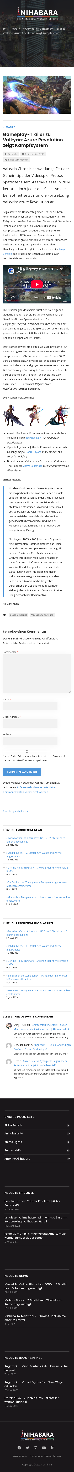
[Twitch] (52, 1448)
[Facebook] (20, 1448)
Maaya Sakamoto (32, 465)
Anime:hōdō (12, 1150)
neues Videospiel (18, 614)
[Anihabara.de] (37, 11)
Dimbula (12, 154)
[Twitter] (27, 1448)
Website (7, 734)
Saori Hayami (33, 451)
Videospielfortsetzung (42, 614)
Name (7, 699)
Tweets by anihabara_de (16, 811)
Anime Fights (13, 1142)
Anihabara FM (13, 1133)
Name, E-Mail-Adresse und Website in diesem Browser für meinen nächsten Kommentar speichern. (34, 758)
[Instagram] (35, 1448)
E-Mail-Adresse (12, 716)
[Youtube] (44, 1448)
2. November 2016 (34, 154)
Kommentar (10, 651)
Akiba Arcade (13, 1125)
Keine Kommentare (18, 159)
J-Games (9, 127)
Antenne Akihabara (17, 1158)
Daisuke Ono (33, 438)
